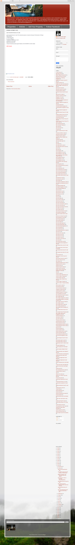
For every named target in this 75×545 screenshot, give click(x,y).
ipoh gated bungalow (60, 185)
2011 (58, 512)
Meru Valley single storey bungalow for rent (60, 314)
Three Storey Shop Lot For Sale (62, 402)
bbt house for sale (59, 87)
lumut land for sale (59, 286)
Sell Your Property (36, 27)
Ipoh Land (58, 196)
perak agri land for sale (60, 321)
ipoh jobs (57, 195)
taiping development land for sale (62, 385)
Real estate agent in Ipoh (60, 341)
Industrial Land (58, 139)
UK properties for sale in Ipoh (61, 406)
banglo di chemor (59, 82)
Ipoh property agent (59, 220)
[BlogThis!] (29, 77)
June (59, 498)
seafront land (58, 368)
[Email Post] (26, 77)
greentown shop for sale (60, 134)
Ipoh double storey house (60, 173)
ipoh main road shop (60, 205)
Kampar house (58, 265)
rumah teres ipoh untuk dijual (61, 364)
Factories (57, 129)
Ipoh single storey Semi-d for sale (62, 252)
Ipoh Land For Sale (59, 199)
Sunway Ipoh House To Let (61, 381)
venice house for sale (60, 409)
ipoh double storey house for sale (62, 175)
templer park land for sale (60, 400)
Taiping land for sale (59, 387)
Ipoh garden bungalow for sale (61, 181)
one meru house (59, 318)
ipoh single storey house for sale (62, 249)
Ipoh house (58, 189)
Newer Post (9, 86)
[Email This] (28, 77)
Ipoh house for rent (59, 191)
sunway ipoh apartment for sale (62, 379)
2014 (58, 507)
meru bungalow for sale (60, 293)
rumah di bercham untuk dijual (61, 353)
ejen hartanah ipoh (59, 123)
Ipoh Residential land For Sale (61, 230)
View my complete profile (60, 38)
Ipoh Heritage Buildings (60, 188)
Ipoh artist (58, 149)
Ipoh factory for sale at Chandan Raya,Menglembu (62, 478)
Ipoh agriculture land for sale (61, 146)
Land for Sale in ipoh (60, 277)
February (60, 504)
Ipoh (57, 142)
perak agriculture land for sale (61, 324)
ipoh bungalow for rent (60, 152)
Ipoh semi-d (58, 231)
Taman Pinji (58, 389)
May (59, 499)
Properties (12, 27)
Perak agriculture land (60, 322)
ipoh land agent (59, 198)
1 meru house (58, 72)
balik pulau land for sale (60, 76)
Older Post (50, 86)
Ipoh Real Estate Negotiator (61, 225)
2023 (58, 452)
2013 (58, 509)
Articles (22, 27)
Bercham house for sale (60, 89)
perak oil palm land (59, 329)
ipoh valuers (58, 261)
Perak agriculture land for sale (61, 325)
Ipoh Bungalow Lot (59, 158)
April (59, 501)
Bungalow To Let (59, 97)
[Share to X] (30, 77)
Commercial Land (59, 117)
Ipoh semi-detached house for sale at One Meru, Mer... (63, 490)
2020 (58, 457)
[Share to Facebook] (31, 77)
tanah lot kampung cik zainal (61, 393)
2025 (58, 449)
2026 (58, 448)
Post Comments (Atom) (16, 88)
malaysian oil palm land (60, 289)
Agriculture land (59, 73)
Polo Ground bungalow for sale (61, 335)
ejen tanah (58, 126)
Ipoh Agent (58, 143)
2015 (58, 465)
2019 (58, 458)
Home (30, 86)
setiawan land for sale (60, 371)
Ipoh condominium (59, 168)
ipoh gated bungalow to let (61, 186)
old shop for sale (59, 317)
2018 (58, 460)
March (59, 502)
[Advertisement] (61, 439)
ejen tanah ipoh (59, 127)
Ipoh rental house (59, 228)
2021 (58, 455)
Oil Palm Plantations (59, 315)
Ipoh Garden (58, 180)
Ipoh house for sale (59, 192)
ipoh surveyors (58, 254)
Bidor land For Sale (59, 94)
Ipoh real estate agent (61, 36)
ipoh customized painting (60, 172)
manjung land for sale (60, 290)
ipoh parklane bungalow (60, 212)
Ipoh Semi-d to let (59, 234)
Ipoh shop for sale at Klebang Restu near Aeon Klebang (63, 484)
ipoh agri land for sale (60, 145)
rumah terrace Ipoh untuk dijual (62, 366)
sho (56, 372)
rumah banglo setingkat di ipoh (61, 349)
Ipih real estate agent (60, 140)
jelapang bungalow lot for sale (61, 262)
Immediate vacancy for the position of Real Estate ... (63, 472)
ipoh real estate (59, 221)
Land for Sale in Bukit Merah (61, 274)
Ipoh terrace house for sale (61, 258)
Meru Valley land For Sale (61, 304)
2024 (58, 451)
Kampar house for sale (60, 266)
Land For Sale (58, 273)
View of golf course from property (62, 412)
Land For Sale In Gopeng (60, 276)
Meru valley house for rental (61, 301)
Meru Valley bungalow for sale (61, 297)
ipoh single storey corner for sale (62, 245)
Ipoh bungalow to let (59, 160)
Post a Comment (11, 81)
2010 (58, 514)
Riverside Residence (60, 345)
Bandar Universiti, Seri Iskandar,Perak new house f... (62, 475)
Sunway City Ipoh (59, 377)
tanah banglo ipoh (59, 390)
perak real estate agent (60, 332)
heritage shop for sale (60, 135)
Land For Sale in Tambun (60, 281)
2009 (58, 515)
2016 (58, 463)
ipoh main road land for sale (61, 203)
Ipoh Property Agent (59, 218)
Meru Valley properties (60, 305)
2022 (58, 454)
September (60, 493)
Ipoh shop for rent (59, 235)
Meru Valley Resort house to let (62, 309)
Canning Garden (59, 104)
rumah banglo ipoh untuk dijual (61, 346)
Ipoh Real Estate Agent (60, 224)
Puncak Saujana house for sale (62, 337)
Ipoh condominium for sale (61, 169)
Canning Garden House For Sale (62, 112)
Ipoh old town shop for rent (61, 210)
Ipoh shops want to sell (60, 241)
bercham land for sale (60, 90)
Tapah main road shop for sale (61, 398)
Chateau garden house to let (61, 114)
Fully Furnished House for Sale (61, 130)
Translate (64, 44)
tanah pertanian (59, 394)
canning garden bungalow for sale (62, 107)
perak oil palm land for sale (61, 331)
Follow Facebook (53, 27)
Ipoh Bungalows (59, 163)
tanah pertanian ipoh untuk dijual (62, 396)
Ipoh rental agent (59, 227)
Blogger (44, 534)
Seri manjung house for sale (61, 369)
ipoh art (57, 147)
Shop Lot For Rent (59, 374)
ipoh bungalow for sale (60, 153)
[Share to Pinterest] (32, 77)
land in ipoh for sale (59, 285)
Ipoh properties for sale (60, 217)
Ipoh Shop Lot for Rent (60, 238)
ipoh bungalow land (59, 157)
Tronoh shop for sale (60, 404)
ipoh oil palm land (59, 209)
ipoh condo (58, 166)
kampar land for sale (60, 268)
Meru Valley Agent (59, 296)
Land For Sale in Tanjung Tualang (62, 282)
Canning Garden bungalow (61, 106)
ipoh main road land (59, 202)
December (60, 466)
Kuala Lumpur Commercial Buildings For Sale (61, 270)
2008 (58, 517)
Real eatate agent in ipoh (60, 340)
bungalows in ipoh (59, 98)
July (59, 496)
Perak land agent (59, 328)
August (59, 495)
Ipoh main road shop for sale (61, 206)
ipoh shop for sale (59, 237)
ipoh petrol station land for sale (61, 213)
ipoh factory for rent (59, 177)
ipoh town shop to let (60, 259)
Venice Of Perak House (60, 411)
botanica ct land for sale (60, 95)
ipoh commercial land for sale (61, 165)
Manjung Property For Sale (61, 292)
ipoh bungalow (58, 150)
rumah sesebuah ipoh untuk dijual (62, 362)
